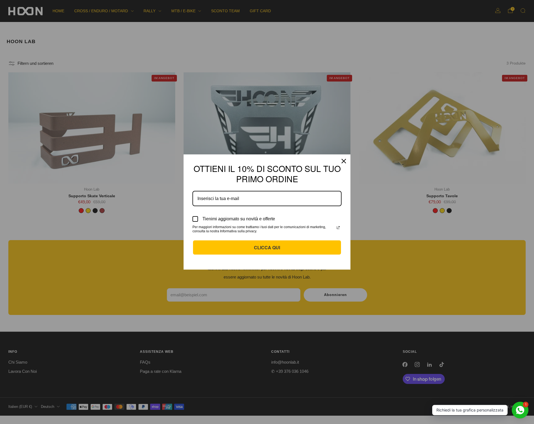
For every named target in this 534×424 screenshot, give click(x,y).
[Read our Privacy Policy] (338, 227)
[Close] (343, 161)
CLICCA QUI (267, 247)
